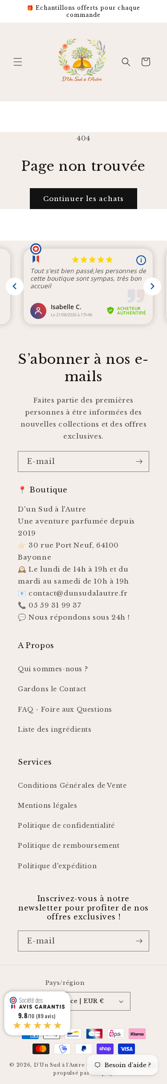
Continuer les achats (83, 198)
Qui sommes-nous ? (53, 669)
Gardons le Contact (52, 689)
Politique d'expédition (57, 866)
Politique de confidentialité (66, 826)
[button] (18, 62)
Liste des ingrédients (55, 729)
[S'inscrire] (139, 461)
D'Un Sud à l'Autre (59, 1065)
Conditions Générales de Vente (72, 786)
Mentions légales (47, 806)
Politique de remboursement (69, 846)
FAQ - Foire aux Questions (65, 709)
